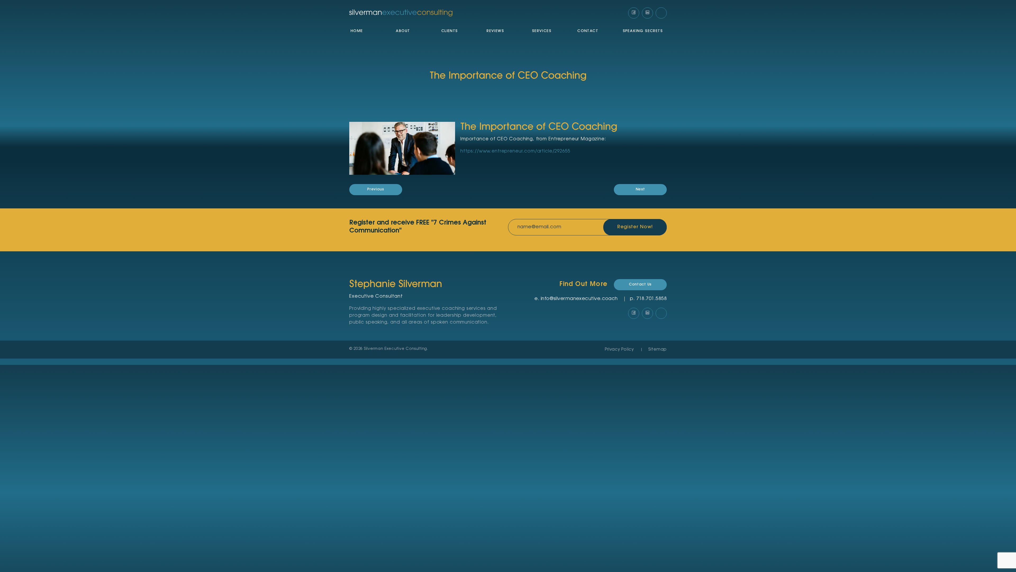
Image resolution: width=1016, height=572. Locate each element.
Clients (449, 31)
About (403, 31)
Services (541, 31)
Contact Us (640, 285)
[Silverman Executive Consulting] (400, 13)
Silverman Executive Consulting (395, 349)
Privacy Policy (619, 350)
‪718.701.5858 (651, 299)
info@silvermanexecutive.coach (579, 299)
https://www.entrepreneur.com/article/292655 (515, 151)
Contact (587, 31)
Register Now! (635, 227)
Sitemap (657, 350)
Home (357, 31)
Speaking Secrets (643, 31)
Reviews (495, 31)
